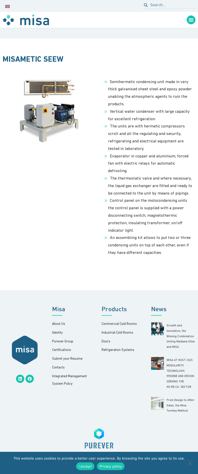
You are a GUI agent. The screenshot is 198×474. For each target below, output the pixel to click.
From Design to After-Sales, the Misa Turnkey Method (181, 406)
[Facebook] (30, 379)
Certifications (61, 350)
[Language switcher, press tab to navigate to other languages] (9, 6)
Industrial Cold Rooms (117, 332)
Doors (106, 341)
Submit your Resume (67, 358)
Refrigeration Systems (118, 350)
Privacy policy (111, 466)
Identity (57, 332)
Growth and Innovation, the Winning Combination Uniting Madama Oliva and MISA (181, 336)
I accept (85, 466)
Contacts (58, 367)
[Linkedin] (20, 379)
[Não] (189, 462)
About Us (58, 324)
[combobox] (169, 6)
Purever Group (62, 341)
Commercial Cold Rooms (119, 324)
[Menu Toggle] (191, 19)
